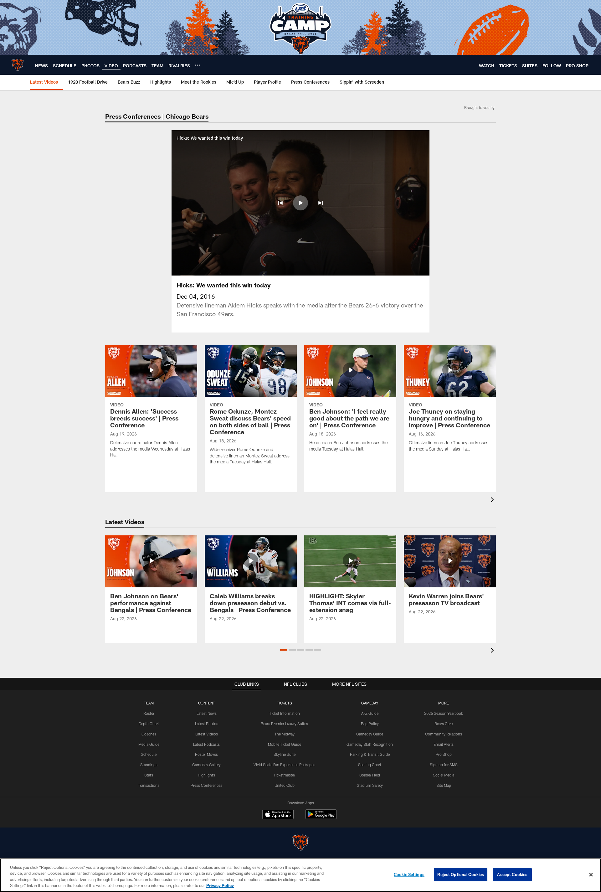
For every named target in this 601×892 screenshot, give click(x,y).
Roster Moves (206, 754)
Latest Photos (206, 723)
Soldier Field (369, 775)
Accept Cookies (512, 874)
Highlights (206, 775)
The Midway (285, 734)
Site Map (443, 785)
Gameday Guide (369, 734)
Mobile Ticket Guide (284, 744)
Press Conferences (206, 785)
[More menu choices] (197, 65)
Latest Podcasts (206, 744)
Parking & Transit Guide (370, 754)
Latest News (207, 713)
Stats (148, 775)
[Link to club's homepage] (17, 64)
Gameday (369, 703)
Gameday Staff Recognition (370, 744)
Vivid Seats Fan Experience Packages (284, 764)
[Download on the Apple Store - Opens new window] (278, 815)
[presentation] (493, 500)
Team (149, 703)
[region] (300, 875)
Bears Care (443, 723)
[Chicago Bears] (300, 843)
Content (206, 703)
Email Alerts (444, 744)
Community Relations (443, 734)
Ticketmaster (284, 775)
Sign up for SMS (444, 764)
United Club (285, 785)
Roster (148, 713)
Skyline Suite (284, 754)
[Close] (591, 874)
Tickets (284, 703)
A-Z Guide (369, 713)
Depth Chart (149, 723)
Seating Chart (369, 764)
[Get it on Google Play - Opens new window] (321, 817)
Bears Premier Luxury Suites (284, 723)
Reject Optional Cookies (460, 874)
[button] (280, 202)
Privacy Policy (220, 885)
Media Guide (148, 744)
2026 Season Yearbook (443, 713)
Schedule (149, 754)
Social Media (443, 775)
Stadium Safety (370, 785)
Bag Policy (370, 723)
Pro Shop (444, 754)
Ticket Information (284, 713)
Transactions (148, 785)
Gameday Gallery (206, 764)
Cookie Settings (409, 874)
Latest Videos (206, 734)
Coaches (148, 734)
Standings (148, 764)
